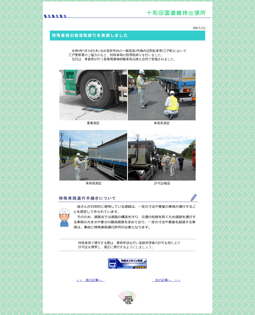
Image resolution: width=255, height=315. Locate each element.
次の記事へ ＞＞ (166, 280)
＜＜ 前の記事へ (90, 280)
